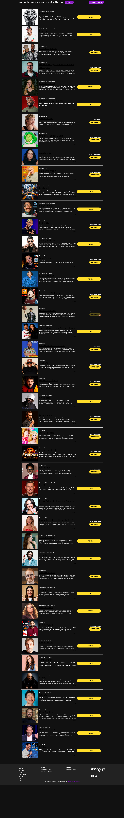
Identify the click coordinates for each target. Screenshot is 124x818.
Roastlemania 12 (47, 450)
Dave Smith (45, 258)
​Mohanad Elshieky (48, 380)
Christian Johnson (48, 48)
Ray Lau (43, 694)
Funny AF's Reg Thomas (51, 100)
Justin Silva (44, 223)
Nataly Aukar (45, 153)
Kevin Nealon (46, 642)
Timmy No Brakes (48, 240)
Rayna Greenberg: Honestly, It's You (57, 520)
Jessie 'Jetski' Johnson (50, 293)
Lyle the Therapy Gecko (51, 135)
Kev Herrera (45, 31)
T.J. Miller (43, 555)
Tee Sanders (45, 362)
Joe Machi (44, 485)
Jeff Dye (43, 747)
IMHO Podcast (46, 432)
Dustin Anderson (47, 415)
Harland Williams (47, 729)
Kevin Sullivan (46, 118)
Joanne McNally (47, 275)
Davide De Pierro (47, 310)
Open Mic (44, 13)
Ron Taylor (44, 467)
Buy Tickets (95, 53)
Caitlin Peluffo (46, 659)
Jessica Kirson (46, 607)
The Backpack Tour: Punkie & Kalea (57, 327)
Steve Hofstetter (47, 572)
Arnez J (42, 677)
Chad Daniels (46, 712)
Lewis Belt (44, 188)
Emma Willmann (47, 170)
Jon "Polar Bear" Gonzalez (52, 345)
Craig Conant (45, 589)
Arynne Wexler (46, 537)
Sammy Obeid (46, 624)
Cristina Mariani (47, 83)
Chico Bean (45, 397)
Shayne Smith (46, 205)
